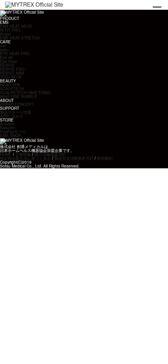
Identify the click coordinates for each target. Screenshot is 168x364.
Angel (5, 34)
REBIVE (7, 65)
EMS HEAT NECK (16, 26)
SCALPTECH (12, 88)
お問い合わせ (11, 116)
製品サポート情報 (15, 112)
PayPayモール (13, 131)
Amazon (7, 124)
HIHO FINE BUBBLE (18, 96)
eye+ (4, 49)
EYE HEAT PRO (14, 53)
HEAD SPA (10, 84)
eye (3, 45)
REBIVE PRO (12, 69)
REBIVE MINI (12, 73)
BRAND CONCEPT (17, 104)
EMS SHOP (10, 135)
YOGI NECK (11, 77)
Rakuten (7, 127)
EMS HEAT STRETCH (19, 38)
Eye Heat (8, 61)
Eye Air (6, 57)
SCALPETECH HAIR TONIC (25, 92)
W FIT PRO (10, 30)
